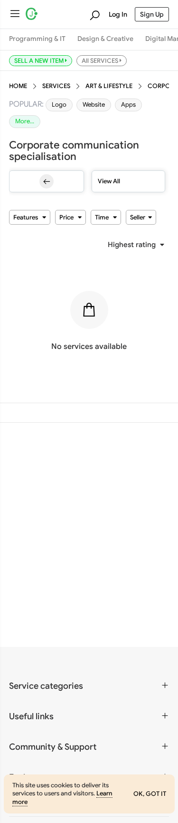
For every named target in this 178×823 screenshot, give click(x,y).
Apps (128, 105)
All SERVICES (101, 60)
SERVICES (56, 86)
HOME (18, 86)
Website (94, 105)
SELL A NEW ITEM (39, 60)
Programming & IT (37, 39)
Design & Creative (105, 39)
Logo (59, 105)
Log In (118, 14)
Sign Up (152, 14)
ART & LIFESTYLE (108, 86)
